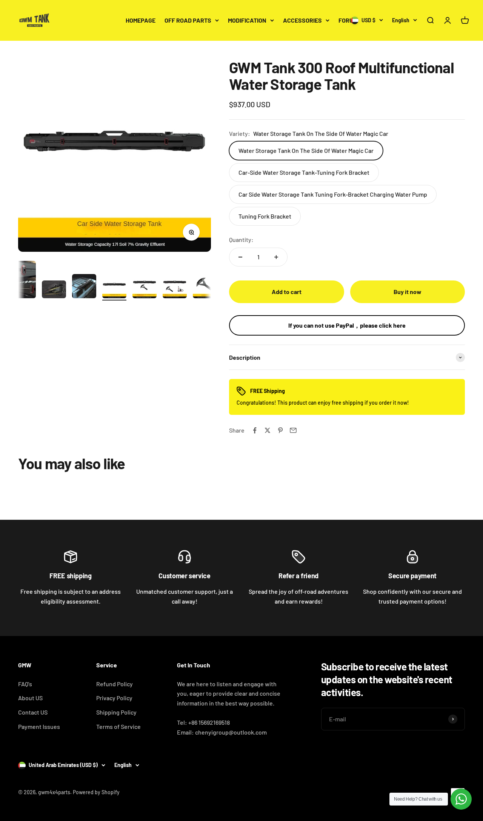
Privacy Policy (114, 697)
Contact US (33, 712)
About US (30, 697)
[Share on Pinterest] (280, 430)
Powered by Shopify (96, 792)
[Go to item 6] (175, 287)
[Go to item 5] (144, 287)
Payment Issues (39, 726)
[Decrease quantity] (240, 257)
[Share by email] (293, 430)
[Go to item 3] (84, 287)
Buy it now (407, 291)
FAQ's (25, 683)
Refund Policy (114, 683)
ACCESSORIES (302, 20)
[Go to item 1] (24, 280)
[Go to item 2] (54, 290)
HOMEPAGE (140, 20)
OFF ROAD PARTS (188, 20)
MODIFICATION (247, 20)
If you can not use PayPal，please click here (347, 325)
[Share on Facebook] (254, 430)
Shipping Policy (116, 712)
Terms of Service (118, 726)
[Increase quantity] (276, 257)
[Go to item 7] (205, 287)
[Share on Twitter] (267, 430)
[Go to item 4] (114, 287)
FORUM (347, 20)
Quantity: (241, 239)
